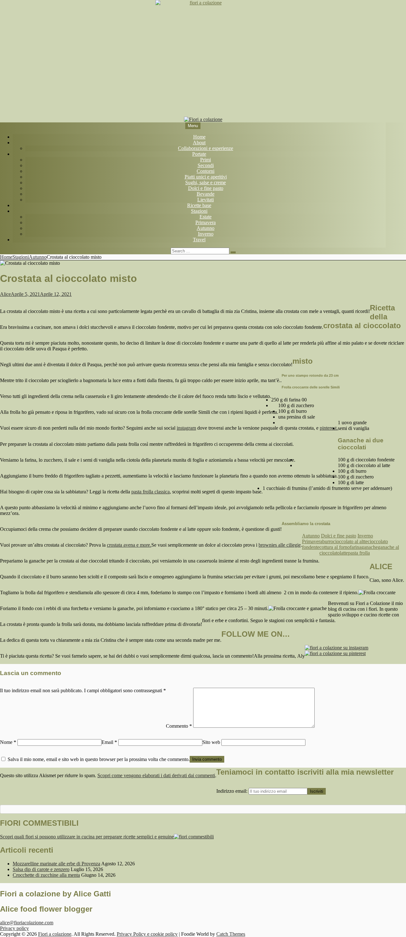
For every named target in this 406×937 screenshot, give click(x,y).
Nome (8, 742)
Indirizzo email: (232, 791)
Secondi (206, 165)
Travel (199, 239)
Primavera (205, 222)
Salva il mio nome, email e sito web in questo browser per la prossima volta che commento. (99, 759)
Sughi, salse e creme (205, 182)
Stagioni (199, 211)
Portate (199, 154)
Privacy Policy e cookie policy (147, 934)
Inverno (205, 234)
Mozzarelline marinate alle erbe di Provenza (56, 863)
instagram (186, 428)
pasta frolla (359, 553)
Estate (206, 216)
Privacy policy (14, 928)
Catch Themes (230, 934)
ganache (369, 547)
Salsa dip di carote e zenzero (41, 869)
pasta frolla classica (150, 491)
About (199, 142)
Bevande (205, 194)
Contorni (205, 171)
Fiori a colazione (54, 934)
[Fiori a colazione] (203, 119)
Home (199, 137)
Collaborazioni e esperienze (205, 148)
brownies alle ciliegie (280, 545)
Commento (179, 726)
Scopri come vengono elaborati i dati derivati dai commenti (156, 775)
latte (344, 553)
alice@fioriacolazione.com (26, 922)
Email (109, 742)
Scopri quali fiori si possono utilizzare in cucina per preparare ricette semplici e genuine (87, 836)
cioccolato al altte (350, 541)
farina (355, 547)
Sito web (211, 742)
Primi (205, 159)
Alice (5, 294)
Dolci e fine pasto (205, 188)
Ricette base (199, 205)
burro (327, 541)
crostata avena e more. (129, 545)
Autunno (205, 228)
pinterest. (329, 428)
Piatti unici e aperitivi (206, 176)
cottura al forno (334, 547)
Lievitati (205, 199)
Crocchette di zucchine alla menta (46, 875)
